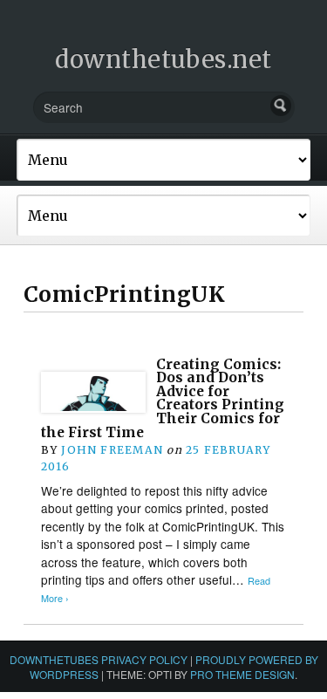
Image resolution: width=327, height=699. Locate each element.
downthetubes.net (163, 59)
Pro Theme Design (242, 674)
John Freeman (112, 449)
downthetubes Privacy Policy (98, 659)
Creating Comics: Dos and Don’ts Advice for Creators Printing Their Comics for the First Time (162, 398)
